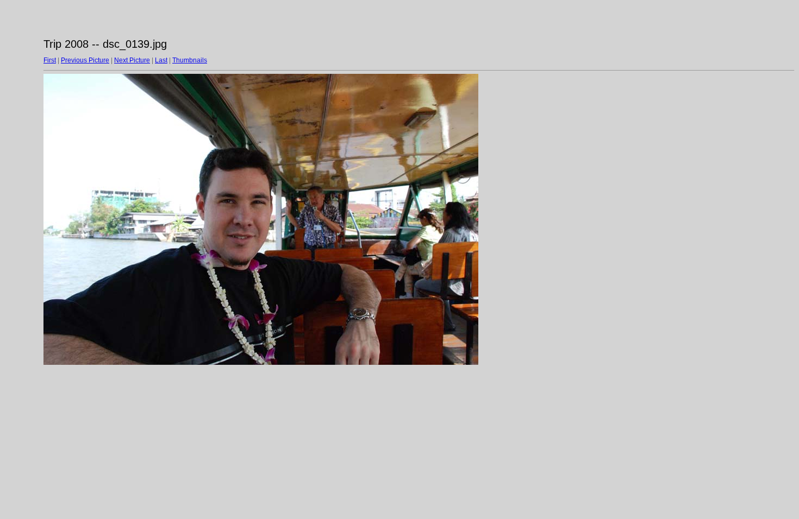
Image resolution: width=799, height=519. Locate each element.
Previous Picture (85, 60)
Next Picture (132, 60)
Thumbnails (189, 60)
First (49, 60)
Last (161, 60)
